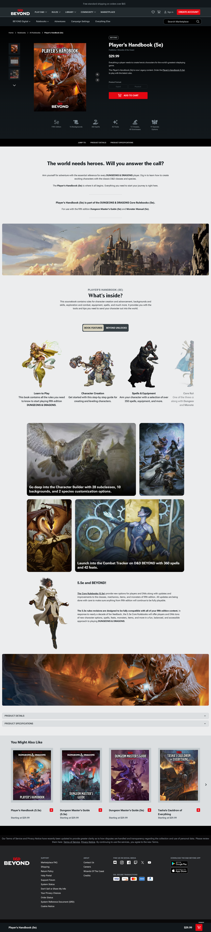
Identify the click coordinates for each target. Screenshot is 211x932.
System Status (48, 884)
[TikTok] (156, 862)
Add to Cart (131, 95)
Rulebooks (41, 21)
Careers (87, 867)
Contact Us (89, 862)
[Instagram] (122, 862)
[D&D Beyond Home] (20, 12)
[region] (14, 62)
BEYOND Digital (20, 21)
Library (69, 12)
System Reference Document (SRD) (57, 902)
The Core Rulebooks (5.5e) (91, 593)
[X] (142, 862)
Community (87, 12)
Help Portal (46, 875)
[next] (14, 85)
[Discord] (115, 862)
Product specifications (122, 143)
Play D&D (39, 12)
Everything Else (102, 21)
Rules (55, 12)
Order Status (47, 897)
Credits (87, 875)
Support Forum (48, 880)
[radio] (118, 87)
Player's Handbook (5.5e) (174, 70)
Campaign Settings (80, 21)
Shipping (45, 867)
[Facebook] (128, 862)
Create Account (189, 12)
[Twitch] (135, 862)
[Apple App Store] (179, 871)
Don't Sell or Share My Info (53, 888)
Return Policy (47, 871)
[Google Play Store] (179, 864)
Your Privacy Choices (51, 893)
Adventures (60, 21)
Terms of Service (71, 842)
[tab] (93, 328)
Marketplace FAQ (49, 862)
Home (11, 33)
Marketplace (108, 12)
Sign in (170, 12)
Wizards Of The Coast (94, 871)
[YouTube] (149, 862)
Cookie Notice (47, 906)
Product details (98, 143)
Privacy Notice (88, 842)
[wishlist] (153, 12)
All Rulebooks (35, 33)
